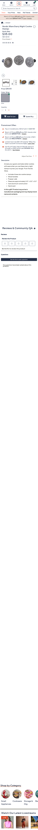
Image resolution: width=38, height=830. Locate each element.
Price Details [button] (6, 39)
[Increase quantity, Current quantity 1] (9, 110)
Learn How (31, 143)
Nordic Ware (6, 31)
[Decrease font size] (36, 156)
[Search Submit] (34, 8)
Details (24, 134)
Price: (3, 89)
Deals (3, 13)
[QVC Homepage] (2, 23)
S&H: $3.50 (5, 37)
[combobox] (17, 8)
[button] (3, 4)
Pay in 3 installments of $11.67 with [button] (16, 129)
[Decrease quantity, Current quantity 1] (2, 110)
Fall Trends (26, 13)
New (19, 13)
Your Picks (11, 13)
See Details (16, 150)
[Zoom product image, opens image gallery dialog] (3, 75)
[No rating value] (7, 43)
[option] (19, 17)
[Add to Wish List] (34, 27)
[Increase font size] (33, 156)
